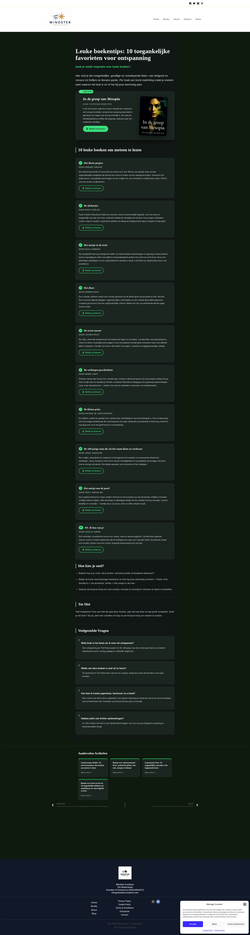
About (177, 19)
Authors (187, 19)
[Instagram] (198, 3)
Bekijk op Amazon (97, 129)
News (198, 19)
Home (156, 19)
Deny (214, 924)
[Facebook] (190, 3)
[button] (244, 904)
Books (166, 19)
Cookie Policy (208, 930)
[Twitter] (194, 3)
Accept (192, 924)
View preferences (236, 924)
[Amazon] (202, 3)
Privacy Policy (219, 930)
